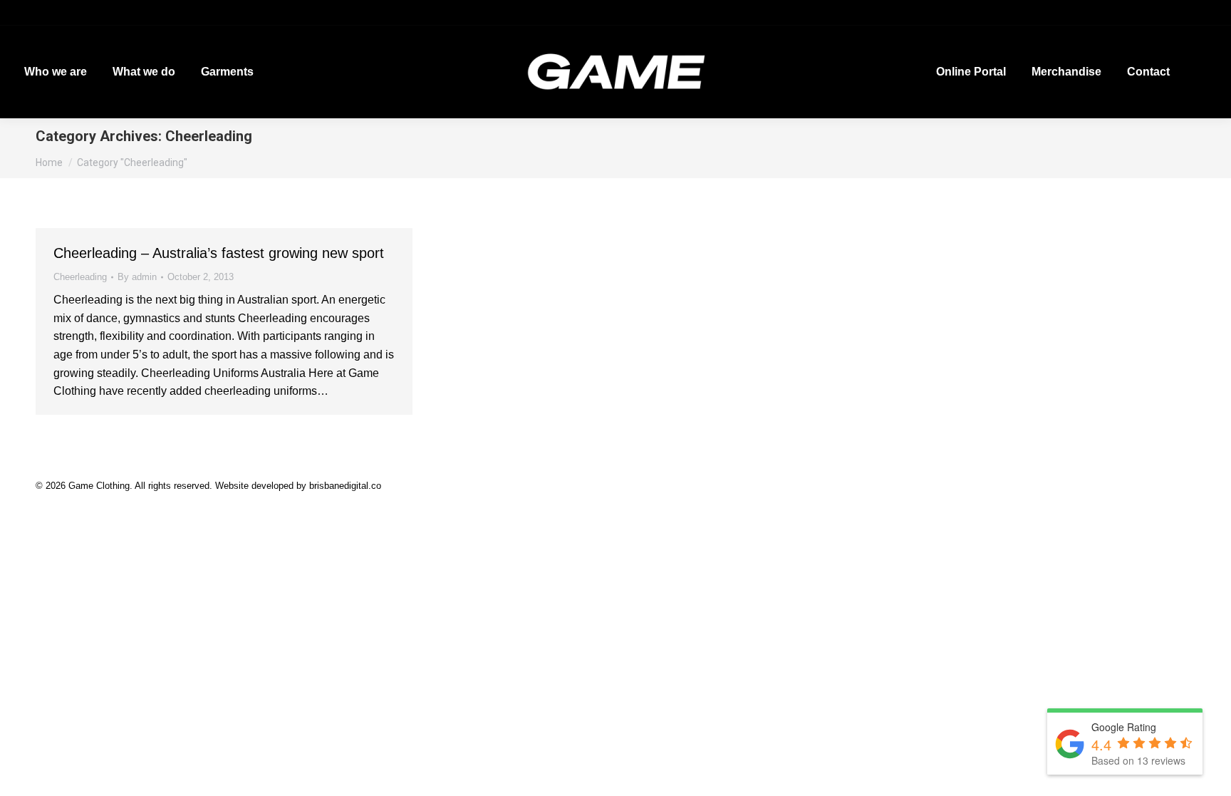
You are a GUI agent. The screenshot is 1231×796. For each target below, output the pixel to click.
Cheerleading (80, 277)
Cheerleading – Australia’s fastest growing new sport (218, 253)
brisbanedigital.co (345, 485)
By (137, 277)
